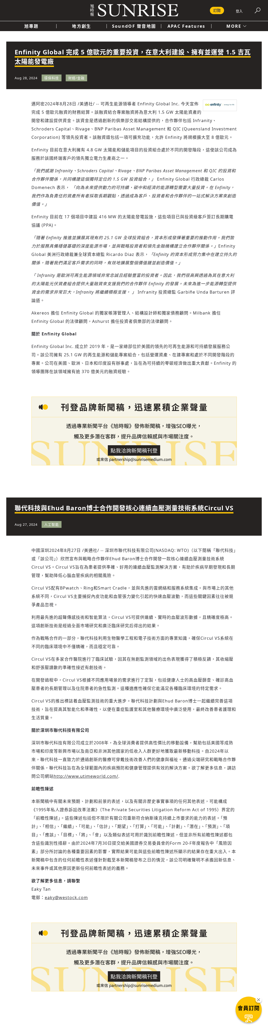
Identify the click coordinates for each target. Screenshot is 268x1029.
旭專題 (31, 26)
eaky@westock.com (66, 897)
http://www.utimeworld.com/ (86, 776)
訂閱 (217, 10)
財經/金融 (76, 78)
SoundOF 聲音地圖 (134, 26)
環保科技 (51, 78)
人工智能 (51, 524)
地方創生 (81, 26)
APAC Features (186, 26)
